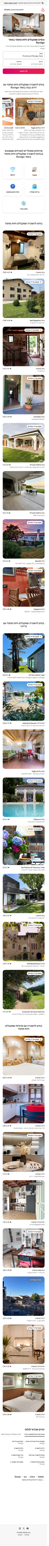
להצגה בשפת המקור (10, 3)
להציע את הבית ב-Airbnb (13, 9)
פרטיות (26, 1535)
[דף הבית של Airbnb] (43, 9)
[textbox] (34, 64)
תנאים (20, 1535)
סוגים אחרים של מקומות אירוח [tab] (34, 1434)
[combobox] (24, 56)
